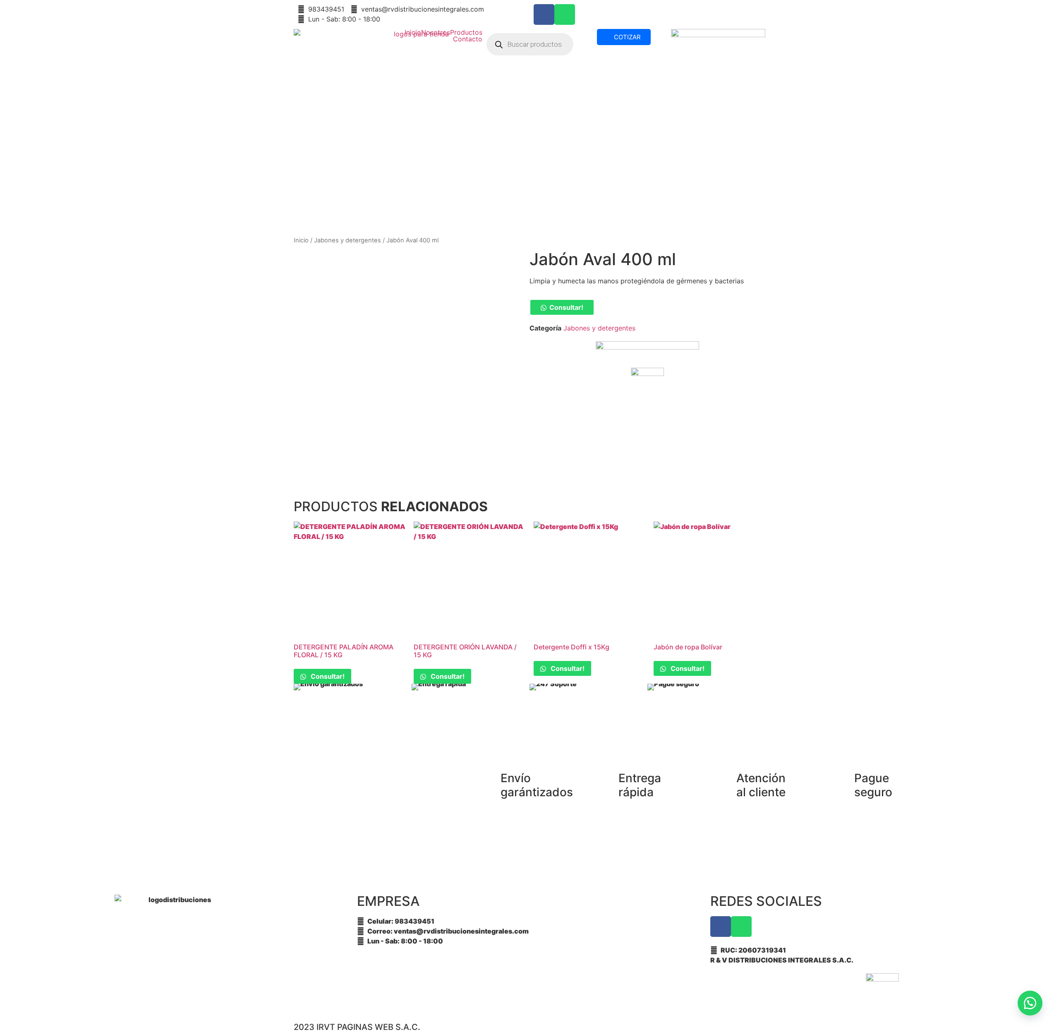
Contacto (467, 39)
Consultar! (566, 307)
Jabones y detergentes (347, 240)
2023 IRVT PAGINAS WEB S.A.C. (357, 1027)
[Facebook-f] (544, 14)
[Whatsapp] (564, 14)
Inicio (413, 32)
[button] (562, 307)
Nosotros (435, 32)
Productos (466, 32)
